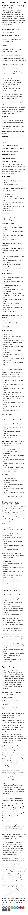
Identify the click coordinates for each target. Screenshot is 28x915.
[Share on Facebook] (3, 907)
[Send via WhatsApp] (12, 907)
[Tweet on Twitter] (6, 907)
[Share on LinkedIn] (17, 907)
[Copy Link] (9, 910)
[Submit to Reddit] (9, 907)
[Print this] (6, 910)
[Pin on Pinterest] (20, 907)
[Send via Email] (3, 910)
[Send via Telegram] (14, 907)
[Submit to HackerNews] (23, 907)
